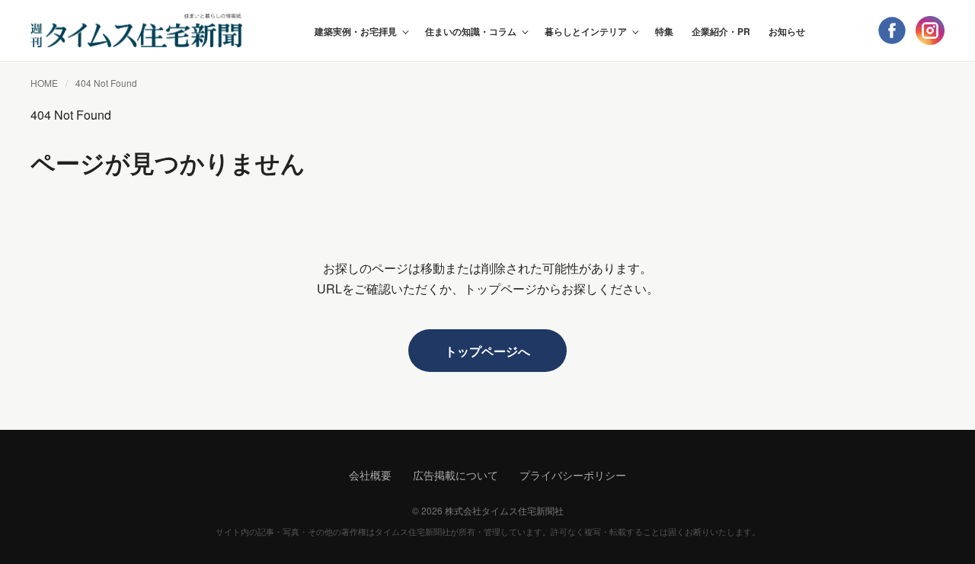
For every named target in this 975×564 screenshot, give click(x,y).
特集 (664, 31)
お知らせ (787, 31)
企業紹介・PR (721, 31)
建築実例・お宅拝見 (356, 31)
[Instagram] (930, 30)
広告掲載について (455, 474)
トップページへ (487, 351)
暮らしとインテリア (586, 31)
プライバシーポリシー (572, 474)
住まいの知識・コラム (470, 31)
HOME (44, 82)
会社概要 (370, 474)
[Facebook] (892, 30)
